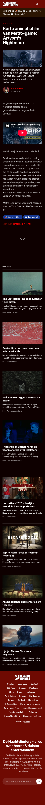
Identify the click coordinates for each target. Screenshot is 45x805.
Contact (34, 684)
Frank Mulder (17, 88)
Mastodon (33, 688)
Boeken (22, 696)
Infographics (11, 704)
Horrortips (33, 700)
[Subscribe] (39, 781)
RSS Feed (10, 688)
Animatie (27, 224)
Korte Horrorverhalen (30, 704)
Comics (11, 700)
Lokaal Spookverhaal (32, 708)
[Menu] (41, 4)
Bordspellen (34, 696)
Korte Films (8, 23)
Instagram (31, 692)
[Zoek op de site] (37, 4)
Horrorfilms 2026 (12, 716)
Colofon (10, 684)
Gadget (21, 700)
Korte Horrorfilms (11, 708)
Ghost (27, 721)
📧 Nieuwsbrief (31, 217)
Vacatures (22, 684)
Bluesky (22, 688)
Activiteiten (10, 696)
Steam (20, 692)
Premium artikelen (16, 712)
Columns (33, 712)
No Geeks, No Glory (32, 716)
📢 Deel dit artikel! (12, 217)
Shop (11, 692)
